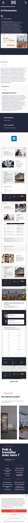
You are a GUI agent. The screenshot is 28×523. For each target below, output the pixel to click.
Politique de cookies (8, 521)
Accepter (14, 511)
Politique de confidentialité (18, 521)
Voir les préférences (14, 518)
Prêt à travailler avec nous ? (10, 452)
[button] (26, 496)
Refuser (14, 514)
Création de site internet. (7, 479)
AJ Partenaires (16, 21)
